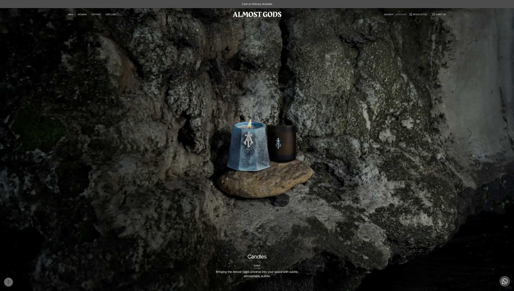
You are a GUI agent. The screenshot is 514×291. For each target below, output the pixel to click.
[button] (389, 14)
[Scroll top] (8, 282)
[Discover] (257, 149)
